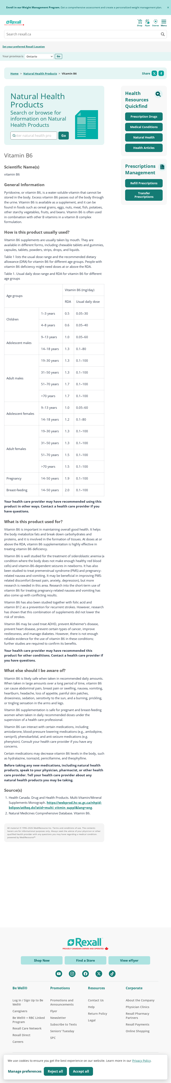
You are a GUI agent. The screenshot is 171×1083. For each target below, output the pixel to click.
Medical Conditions (144, 127)
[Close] (168, 7)
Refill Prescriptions (143, 183)
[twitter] (99, 973)
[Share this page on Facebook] (161, 73)
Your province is (13, 56)
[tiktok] (112, 973)
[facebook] (85, 973)
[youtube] (58, 973)
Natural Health (144, 137)
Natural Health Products (40, 73)
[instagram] (72, 973)
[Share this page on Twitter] (154, 73)
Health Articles (144, 148)
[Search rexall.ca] (162, 34)
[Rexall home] (14, 22)
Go (58, 56)
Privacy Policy (141, 1061)
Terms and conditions (63, 827)
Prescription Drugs (144, 116)
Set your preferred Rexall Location (24, 46)
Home (14, 73)
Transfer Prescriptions (144, 195)
